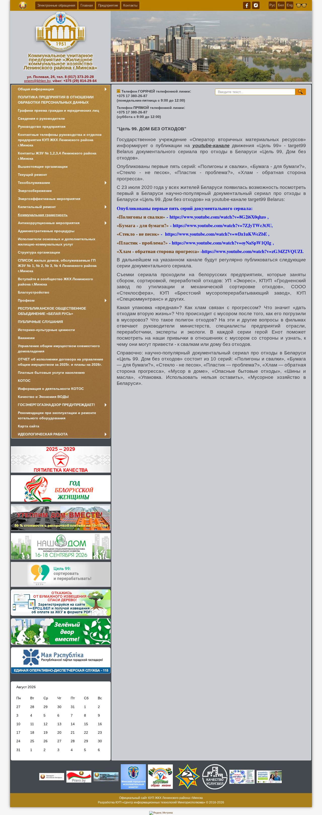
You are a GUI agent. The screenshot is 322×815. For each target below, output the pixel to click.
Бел (281, 5)
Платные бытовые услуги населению (51, 373)
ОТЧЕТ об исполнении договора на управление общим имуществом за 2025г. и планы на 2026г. (60, 361)
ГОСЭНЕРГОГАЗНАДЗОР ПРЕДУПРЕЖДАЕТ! (56, 405)
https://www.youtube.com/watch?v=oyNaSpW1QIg (221, 242)
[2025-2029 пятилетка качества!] (61, 459)
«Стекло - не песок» (138, 233)
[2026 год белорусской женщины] (61, 488)
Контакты (130, 5)
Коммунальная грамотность (43, 215)
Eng (290, 5)
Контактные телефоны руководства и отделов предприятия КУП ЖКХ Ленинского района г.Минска (60, 140)
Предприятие (108, 5)
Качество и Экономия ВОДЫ (43, 397)
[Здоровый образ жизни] (160, 776)
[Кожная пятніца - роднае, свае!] (242, 776)
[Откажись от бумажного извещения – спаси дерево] (61, 602)
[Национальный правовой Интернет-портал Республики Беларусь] (79, 776)
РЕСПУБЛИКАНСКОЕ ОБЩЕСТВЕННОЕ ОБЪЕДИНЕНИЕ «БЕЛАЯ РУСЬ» (52, 311)
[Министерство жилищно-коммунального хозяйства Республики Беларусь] (106, 776)
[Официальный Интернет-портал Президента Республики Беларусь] (51, 776)
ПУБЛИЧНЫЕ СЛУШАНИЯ (40, 322)
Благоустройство (33, 292)
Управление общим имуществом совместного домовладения (59, 348)
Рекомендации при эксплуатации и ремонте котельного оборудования (57, 415)
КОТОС (24, 381)
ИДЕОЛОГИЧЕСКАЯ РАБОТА (43, 434)
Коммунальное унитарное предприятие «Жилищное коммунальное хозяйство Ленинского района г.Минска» (60, 62)
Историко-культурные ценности (46, 330)
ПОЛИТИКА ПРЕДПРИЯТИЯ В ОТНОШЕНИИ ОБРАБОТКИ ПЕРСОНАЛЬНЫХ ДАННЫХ (56, 99)
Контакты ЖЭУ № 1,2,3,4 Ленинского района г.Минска (57, 155)
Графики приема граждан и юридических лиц (58, 110)
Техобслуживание (34, 183)
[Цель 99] (61, 574)
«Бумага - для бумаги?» (143, 225)
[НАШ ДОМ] (61, 546)
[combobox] (255, 92)
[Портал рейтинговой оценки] (214, 776)
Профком (26, 300)
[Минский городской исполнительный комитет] (133, 776)
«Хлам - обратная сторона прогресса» (158, 251)
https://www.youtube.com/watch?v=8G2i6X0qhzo (218, 216)
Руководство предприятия (41, 127)
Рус (272, 5)
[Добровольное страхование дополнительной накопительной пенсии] (269, 776)
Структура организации (39, 252)
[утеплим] (61, 517)
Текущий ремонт (32, 175)
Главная (86, 5)
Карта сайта (28, 426)
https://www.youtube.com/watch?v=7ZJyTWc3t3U (222, 225)
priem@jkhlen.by (37, 81)
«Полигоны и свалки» (141, 216)
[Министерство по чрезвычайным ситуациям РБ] (187, 776)
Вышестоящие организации (43, 167)
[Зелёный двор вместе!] (61, 631)
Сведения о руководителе (41, 118)
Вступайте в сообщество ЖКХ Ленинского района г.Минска (55, 281)
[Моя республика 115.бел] (61, 660)
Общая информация (36, 89)
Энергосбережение (35, 191)
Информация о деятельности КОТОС (51, 389)
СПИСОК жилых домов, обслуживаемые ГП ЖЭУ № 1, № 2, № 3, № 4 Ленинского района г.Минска (57, 265)
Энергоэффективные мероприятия (49, 199)
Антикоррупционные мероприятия (48, 223)
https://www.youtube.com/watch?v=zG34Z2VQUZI (252, 251)
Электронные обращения (56, 5)
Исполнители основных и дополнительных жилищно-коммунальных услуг (56, 241)
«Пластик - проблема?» (142, 242)
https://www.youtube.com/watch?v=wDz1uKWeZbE (216, 233)
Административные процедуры (46, 231)
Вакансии (26, 338)
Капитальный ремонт (37, 207)
